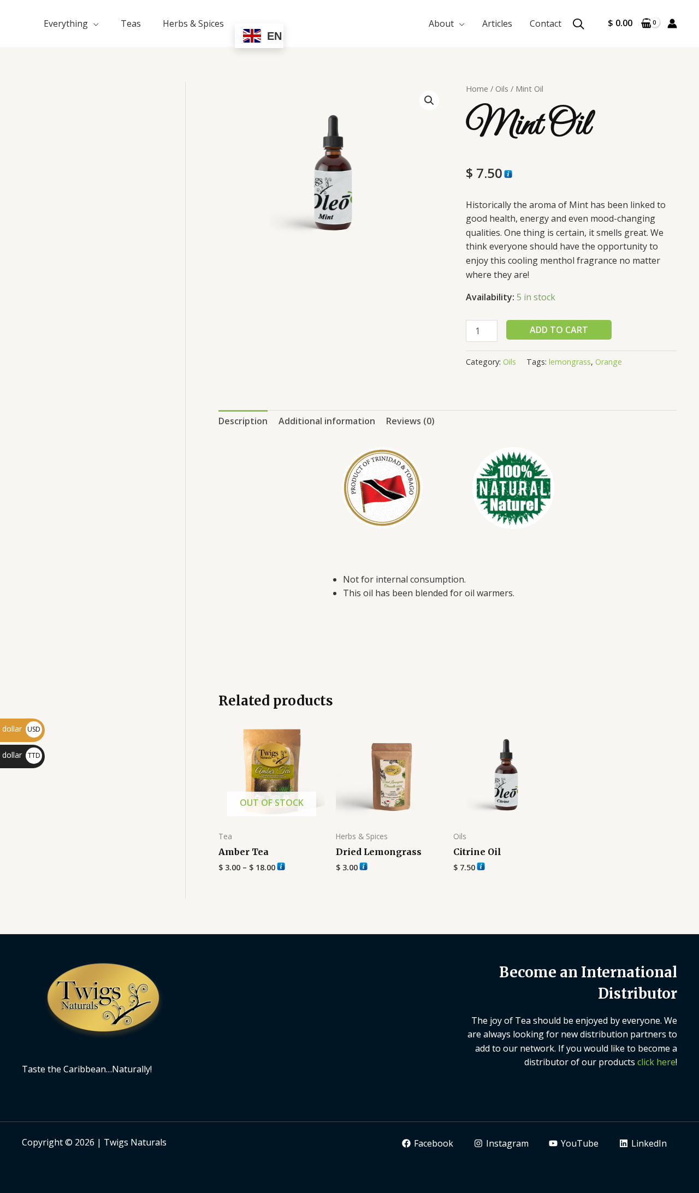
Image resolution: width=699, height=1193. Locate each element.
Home (477, 88)
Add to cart (559, 330)
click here (656, 1062)
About (441, 23)
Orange (608, 362)
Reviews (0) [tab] (410, 421)
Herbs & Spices (193, 23)
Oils (501, 88)
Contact (545, 23)
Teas (131, 23)
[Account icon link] (672, 23)
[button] (429, 100)
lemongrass (570, 362)
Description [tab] (243, 421)
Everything (66, 23)
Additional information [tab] (327, 421)
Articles (497, 23)
